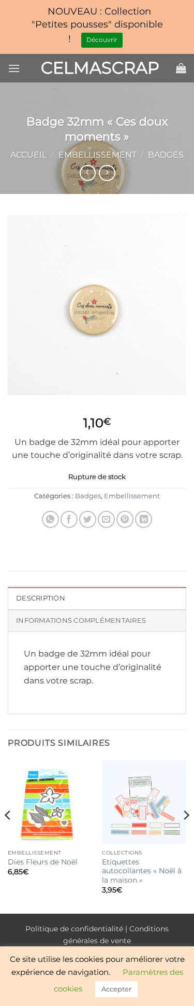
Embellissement (97, 155)
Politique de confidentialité (74, 928)
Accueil (28, 155)
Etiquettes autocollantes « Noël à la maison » (142, 871)
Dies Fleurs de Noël (43, 862)
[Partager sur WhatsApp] (50, 519)
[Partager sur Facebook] (69, 519)
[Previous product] (107, 173)
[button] (14, 68)
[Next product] (88, 173)
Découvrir (101, 40)
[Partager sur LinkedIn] (143, 519)
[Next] (186, 836)
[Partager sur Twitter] (87, 519)
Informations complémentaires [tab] (81, 620)
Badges (166, 155)
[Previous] (8, 836)
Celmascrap (97, 68)
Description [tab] (40, 598)
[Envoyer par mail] (106, 519)
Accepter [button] (116, 989)
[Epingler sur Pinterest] (124, 519)
